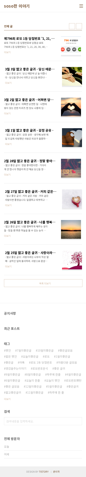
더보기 (7, 399)
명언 (8, 350)
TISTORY (44, 471)
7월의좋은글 (24, 350)
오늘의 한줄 (33, 380)
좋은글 (9, 362)
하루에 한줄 (54, 374)
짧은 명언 (11, 356)
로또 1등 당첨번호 (41, 362)
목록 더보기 (45, 283)
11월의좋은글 (35, 392)
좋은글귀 (73, 386)
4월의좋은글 (74, 374)
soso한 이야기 (17, 6)
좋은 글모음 (12, 386)
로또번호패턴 (73, 380)
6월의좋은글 (13, 380)
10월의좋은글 (45, 350)
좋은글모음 (66, 350)
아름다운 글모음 (67, 362)
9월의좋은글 (13, 374)
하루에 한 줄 (56, 392)
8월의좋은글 (33, 374)
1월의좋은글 (63, 356)
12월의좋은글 (33, 386)
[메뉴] (81, 6)
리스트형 (79, 26)
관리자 (56, 471)
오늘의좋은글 (30, 356)
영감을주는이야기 (16, 368)
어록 (22, 362)
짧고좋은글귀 (13, 392)
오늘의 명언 (53, 380)
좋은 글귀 (59, 368)
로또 (47, 356)
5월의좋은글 (55, 386)
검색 (78, 421)
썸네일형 (72, 26)
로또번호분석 (40, 368)
